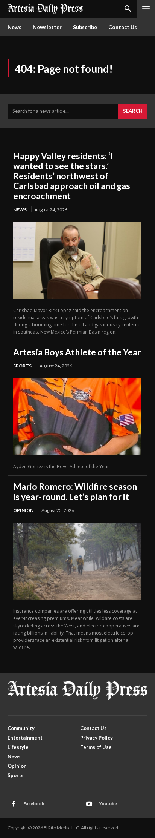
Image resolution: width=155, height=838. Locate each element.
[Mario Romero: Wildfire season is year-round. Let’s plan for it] (77, 561)
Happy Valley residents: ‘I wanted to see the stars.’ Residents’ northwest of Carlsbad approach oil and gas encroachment (71, 176)
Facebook (33, 803)
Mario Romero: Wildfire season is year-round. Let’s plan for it (75, 491)
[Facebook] (14, 804)
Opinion (23, 510)
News (20, 209)
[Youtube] (89, 804)
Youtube (108, 803)
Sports (22, 366)
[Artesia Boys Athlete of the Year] (77, 417)
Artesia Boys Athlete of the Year (77, 352)
